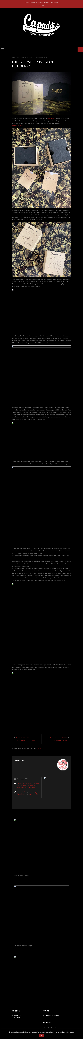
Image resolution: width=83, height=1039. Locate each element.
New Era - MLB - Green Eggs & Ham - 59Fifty (58, 739)
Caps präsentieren (22, 794)
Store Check (24, 787)
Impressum (54, 2)
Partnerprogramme (36, 2)
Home (27, 2)
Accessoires (20, 783)
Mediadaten (17, 1017)
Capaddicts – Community (52, 1015)
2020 (18, 57)
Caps (33, 783)
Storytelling (31, 787)
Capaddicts (28, 783)
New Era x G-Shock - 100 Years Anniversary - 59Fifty (25, 739)
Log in (39, 748)
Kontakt (46, 2)
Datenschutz (17, 1015)
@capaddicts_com (17, 125)
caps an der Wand (22, 792)
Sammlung (26, 785)
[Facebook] (40, 5)
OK (42, 1035)
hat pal (30, 794)
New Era (35, 794)
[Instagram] (43, 5)
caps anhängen (32, 792)
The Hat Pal (51, 118)
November (23, 57)
